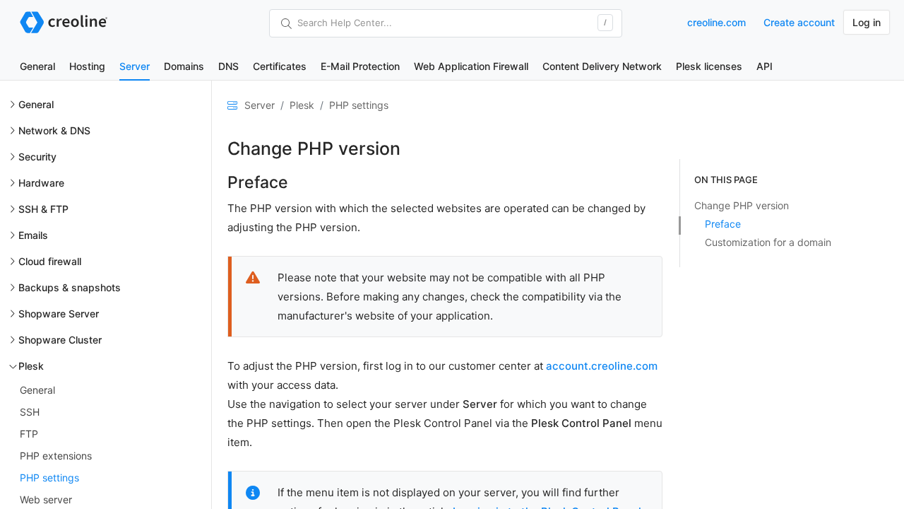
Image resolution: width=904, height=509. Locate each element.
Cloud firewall (49, 261)
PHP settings (49, 478)
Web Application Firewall (471, 66)
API (764, 66)
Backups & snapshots (69, 287)
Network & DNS (54, 130)
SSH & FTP (43, 209)
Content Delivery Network (602, 66)
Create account (799, 22)
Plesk (31, 366)
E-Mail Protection (360, 66)
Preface (723, 224)
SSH (30, 412)
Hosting (87, 66)
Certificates (280, 66)
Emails (33, 235)
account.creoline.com (602, 366)
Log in (866, 22)
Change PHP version (741, 205)
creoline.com (716, 22)
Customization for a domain (768, 242)
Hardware (41, 183)
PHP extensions (56, 456)
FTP (29, 434)
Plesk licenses (709, 66)
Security (37, 157)
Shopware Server (58, 314)
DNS (228, 66)
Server (134, 66)
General (37, 66)
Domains (184, 66)
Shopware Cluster (60, 340)
